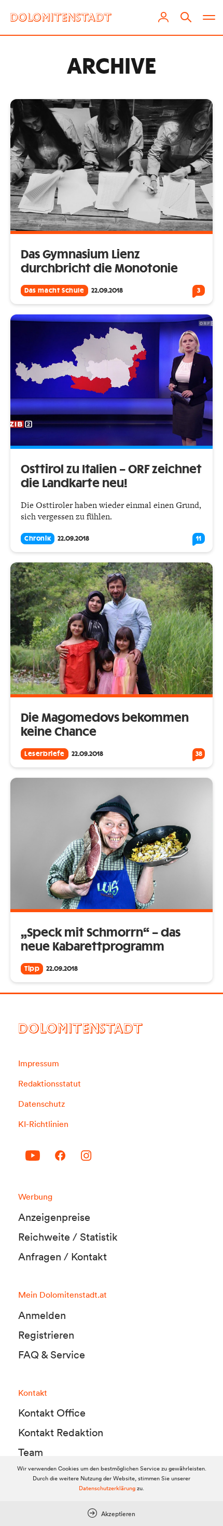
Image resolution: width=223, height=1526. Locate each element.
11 (198, 538)
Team (30, 1452)
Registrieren (46, 1335)
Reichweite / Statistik (68, 1237)
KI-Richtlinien (43, 1124)
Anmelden (42, 1315)
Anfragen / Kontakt (62, 1256)
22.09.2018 (107, 290)
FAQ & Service (51, 1355)
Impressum (38, 1063)
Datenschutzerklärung (107, 1488)
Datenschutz (41, 1103)
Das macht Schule (54, 290)
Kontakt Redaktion (60, 1432)
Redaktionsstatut (49, 1083)
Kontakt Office (52, 1413)
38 (199, 754)
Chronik (37, 538)
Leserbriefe (44, 754)
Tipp (31, 969)
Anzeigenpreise (54, 1217)
